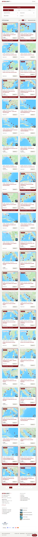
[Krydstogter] (5, 1)
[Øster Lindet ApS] (5, 493)
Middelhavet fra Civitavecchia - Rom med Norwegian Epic (27, 92)
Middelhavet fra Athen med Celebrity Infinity (10, 284)
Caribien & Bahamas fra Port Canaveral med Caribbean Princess (27, 112)
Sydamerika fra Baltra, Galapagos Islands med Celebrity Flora (27, 35)
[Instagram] (3, 505)
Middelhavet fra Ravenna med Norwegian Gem (8, 479)
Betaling (35, 533)
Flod (19, 10)
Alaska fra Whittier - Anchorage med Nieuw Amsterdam (27, 149)
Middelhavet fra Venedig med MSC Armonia (27, 400)
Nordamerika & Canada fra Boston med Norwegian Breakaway (27, 459)
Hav (8, 10)
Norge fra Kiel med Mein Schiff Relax (27, 342)
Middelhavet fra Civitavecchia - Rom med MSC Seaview (27, 244)
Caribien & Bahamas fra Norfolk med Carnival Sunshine (9, 185)
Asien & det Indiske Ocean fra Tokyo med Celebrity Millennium (27, 205)
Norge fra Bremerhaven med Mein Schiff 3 (9, 343)
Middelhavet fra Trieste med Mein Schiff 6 (26, 440)
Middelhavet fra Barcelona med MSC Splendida (10, 420)
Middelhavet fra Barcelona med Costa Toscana (10, 264)
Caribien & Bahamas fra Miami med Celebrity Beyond (27, 479)
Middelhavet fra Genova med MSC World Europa (27, 185)
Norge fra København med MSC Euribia (28, 72)
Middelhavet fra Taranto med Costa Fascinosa (27, 381)
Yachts (29, 10)
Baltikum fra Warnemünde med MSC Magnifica (27, 264)
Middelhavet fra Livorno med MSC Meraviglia (9, 322)
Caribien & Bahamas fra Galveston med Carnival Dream (10, 149)
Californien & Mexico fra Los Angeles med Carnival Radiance (9, 244)
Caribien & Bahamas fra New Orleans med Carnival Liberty (27, 225)
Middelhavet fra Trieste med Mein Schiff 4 (9, 304)
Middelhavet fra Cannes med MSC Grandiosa (27, 322)
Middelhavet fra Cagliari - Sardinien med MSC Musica (9, 361)
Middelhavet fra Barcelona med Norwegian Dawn (9, 92)
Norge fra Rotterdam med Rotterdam (10, 54)
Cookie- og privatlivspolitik (29, 533)
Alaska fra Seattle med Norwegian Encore (27, 284)
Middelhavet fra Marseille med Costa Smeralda (10, 400)
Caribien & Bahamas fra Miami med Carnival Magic (9, 225)
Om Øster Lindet (17, 533)
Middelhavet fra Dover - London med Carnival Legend (9, 112)
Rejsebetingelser (22, 533)
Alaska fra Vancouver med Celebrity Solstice (9, 205)
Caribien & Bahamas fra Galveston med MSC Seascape (9, 35)
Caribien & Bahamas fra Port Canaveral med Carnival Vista (10, 440)
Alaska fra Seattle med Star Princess (27, 54)
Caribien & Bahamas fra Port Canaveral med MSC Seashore (8, 459)
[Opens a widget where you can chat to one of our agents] (34, 535)
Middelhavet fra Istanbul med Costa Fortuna (9, 381)
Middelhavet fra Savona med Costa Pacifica (27, 361)
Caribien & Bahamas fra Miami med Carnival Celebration (27, 130)
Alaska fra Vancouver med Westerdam (10, 166)
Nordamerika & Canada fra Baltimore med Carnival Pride (27, 420)
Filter (19, 7)
